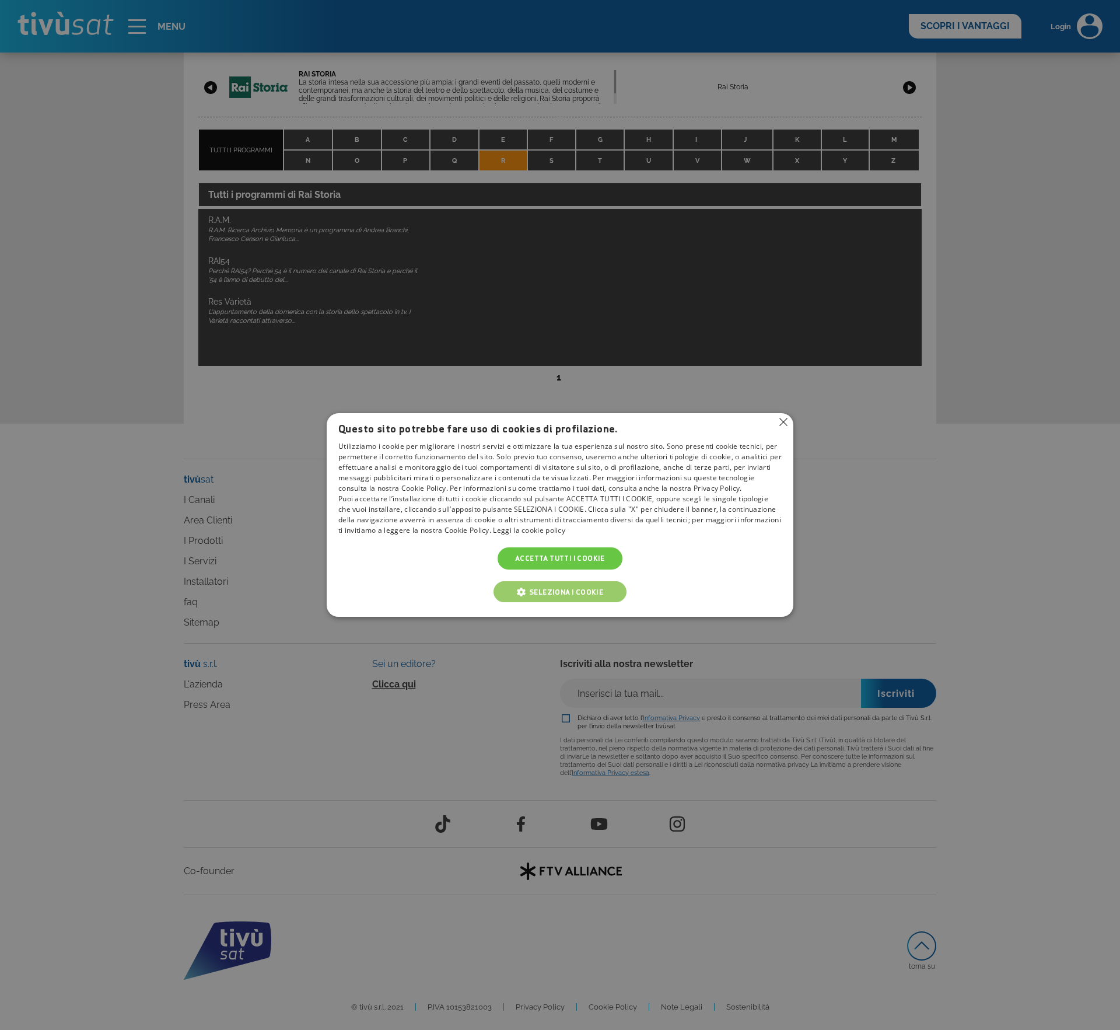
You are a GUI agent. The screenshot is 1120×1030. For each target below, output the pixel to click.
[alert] (560, 515)
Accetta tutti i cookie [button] (560, 558)
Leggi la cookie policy (529, 530)
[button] (560, 591)
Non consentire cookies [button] (783, 422)
